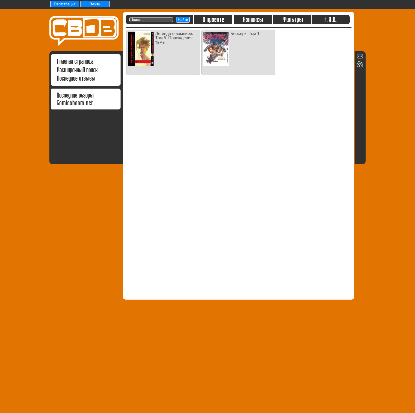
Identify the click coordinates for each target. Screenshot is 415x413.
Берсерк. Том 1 (244, 33)
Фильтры (292, 19)
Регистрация (64, 4)
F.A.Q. (330, 19)
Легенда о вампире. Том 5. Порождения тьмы (174, 38)
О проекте (213, 19)
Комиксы (253, 19)
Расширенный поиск (77, 70)
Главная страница (75, 61)
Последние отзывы (76, 78)
